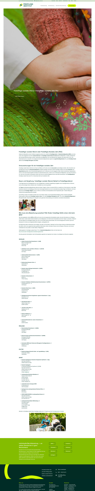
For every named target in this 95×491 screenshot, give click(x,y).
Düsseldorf (53, 447)
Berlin (52, 443)
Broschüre (60, 0)
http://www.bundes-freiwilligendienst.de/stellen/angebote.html (31, 231)
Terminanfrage (72, 5)
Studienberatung (44, 5)
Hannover (68, 451)
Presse (72, 0)
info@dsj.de (26, 372)
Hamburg (68, 447)
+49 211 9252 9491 (22, 0)
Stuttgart (53, 455)
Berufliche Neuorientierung (61, 5)
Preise (57, 0)
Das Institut (53, 0)
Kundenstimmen (65, 0)
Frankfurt (68, 443)
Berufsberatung (51, 5)
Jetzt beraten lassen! (19, 96)
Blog (69, 0)
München (53, 451)
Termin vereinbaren (62, 469)
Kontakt (75, 0)
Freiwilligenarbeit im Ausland (58, 411)
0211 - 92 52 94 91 (62, 472)
